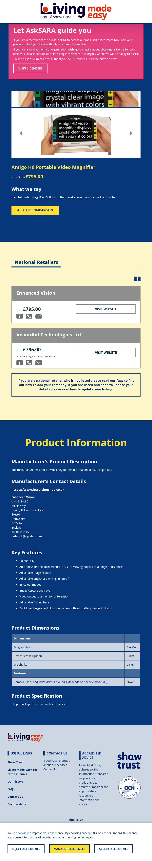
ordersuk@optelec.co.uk (26, 536)
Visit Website (106, 309)
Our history (16, 781)
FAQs (11, 789)
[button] (21, 133)
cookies (23, 833)
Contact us (15, 796)
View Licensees (30, 68)
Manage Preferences (69, 849)
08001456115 (20, 532)
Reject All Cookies (26, 849)
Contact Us (50, 769)
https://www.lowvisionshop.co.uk (38, 489)
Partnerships (17, 804)
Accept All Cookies (113, 849)
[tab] (36, 259)
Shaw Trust (16, 762)
